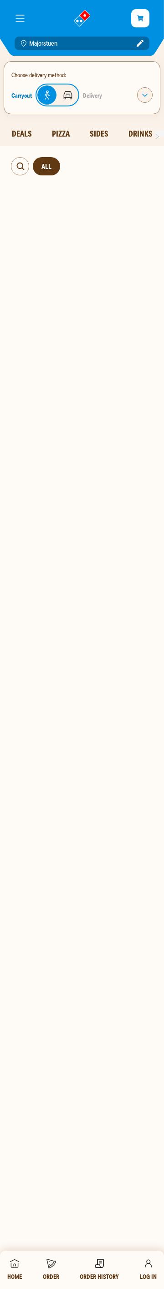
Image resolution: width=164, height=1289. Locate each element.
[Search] (20, 166)
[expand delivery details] (145, 95)
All (46, 166)
